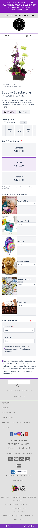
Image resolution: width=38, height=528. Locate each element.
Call (10, 525)
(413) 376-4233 (30, 15)
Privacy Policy (9, 516)
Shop (11, 36)
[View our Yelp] (26, 435)
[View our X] (22, 435)
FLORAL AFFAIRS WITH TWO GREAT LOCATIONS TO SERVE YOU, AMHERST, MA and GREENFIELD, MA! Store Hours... (19, 6)
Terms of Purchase (25, 516)
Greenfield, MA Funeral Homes (13, 497)
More (5, 107)
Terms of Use (19, 519)
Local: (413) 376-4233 (19, 448)
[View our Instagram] (19, 435)
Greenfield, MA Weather (14, 504)
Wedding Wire (19, 480)
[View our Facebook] (11, 435)
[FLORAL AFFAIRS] (19, 31)
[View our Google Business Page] (15, 435)
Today (23, 122)
